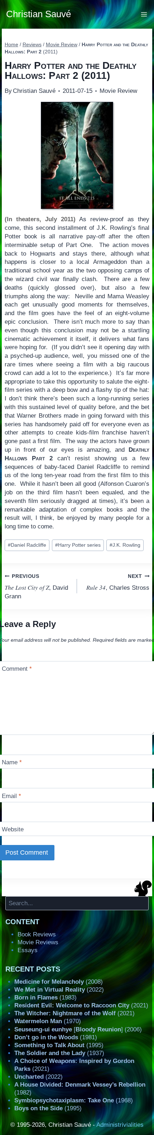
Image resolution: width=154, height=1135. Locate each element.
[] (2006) (78, 1029)
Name (12, 762)
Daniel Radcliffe (27, 545)
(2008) (58, 981)
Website (13, 829)
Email (11, 796)
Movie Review (118, 90)
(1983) (45, 997)
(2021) (81, 1005)
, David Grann (36, 587)
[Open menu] (144, 14)
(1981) (55, 1037)
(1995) (59, 1045)
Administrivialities (120, 1124)
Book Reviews (37, 934)
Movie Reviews (38, 942)
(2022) (59, 989)
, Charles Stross (117, 583)
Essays (28, 950)
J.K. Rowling (125, 545)
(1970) (47, 1021)
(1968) (73, 1100)
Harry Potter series (78, 545)
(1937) (59, 1053)
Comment (17, 668)
